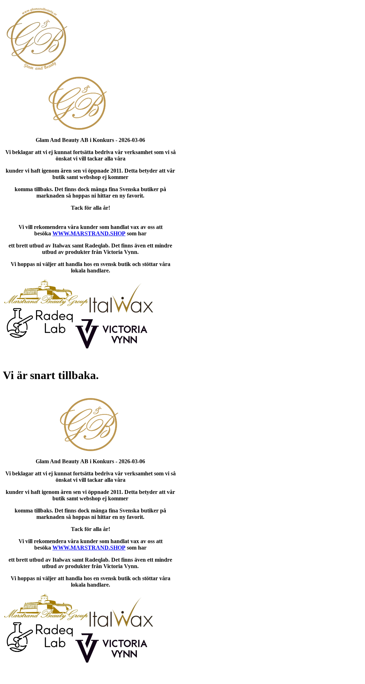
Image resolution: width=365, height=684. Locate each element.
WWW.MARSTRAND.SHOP (88, 233)
